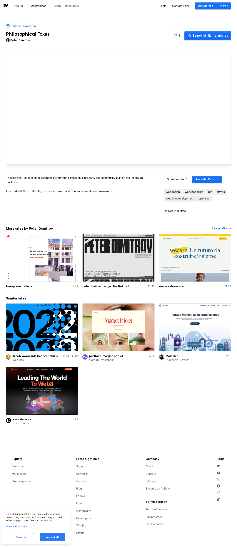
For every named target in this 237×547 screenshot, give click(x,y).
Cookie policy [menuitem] (154, 524)
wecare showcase (171, 286)
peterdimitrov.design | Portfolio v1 (105, 286)
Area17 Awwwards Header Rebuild (35, 356)
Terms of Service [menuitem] (156, 509)
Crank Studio (21, 423)
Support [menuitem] (81, 466)
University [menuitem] (82, 473)
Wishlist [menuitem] (81, 525)
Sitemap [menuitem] (151, 481)
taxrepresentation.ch (20, 286)
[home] (6, 6)
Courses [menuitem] (81, 481)
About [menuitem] (149, 466)
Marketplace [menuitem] (19, 473)
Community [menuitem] (83, 510)
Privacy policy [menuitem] (154, 516)
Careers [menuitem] (151, 473)
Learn (57, 6)
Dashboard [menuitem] (18, 466)
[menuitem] (218, 466)
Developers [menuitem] (83, 518)
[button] (19, 6)
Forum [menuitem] (80, 503)
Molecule (172, 356)
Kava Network (22, 419)
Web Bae (18, 359)
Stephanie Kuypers (177, 359)
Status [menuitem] (80, 532)
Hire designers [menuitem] (21, 481)
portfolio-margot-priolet (106, 356)
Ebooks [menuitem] (81, 495)
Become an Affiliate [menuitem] (158, 488)
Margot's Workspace (101, 359)
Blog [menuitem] (79, 488)
